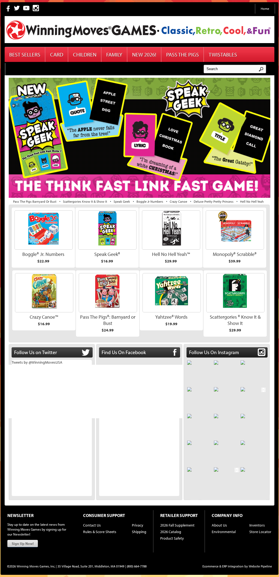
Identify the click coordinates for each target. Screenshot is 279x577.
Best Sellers (24, 54)
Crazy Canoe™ (44, 317)
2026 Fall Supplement (177, 525)
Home (265, 9)
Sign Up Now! (23, 543)
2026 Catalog (170, 531)
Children (84, 54)
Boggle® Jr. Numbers (43, 254)
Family (114, 54)
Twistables (223, 54)
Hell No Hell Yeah (252, 201)
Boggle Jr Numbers (150, 201)
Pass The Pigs (182, 54)
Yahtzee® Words (171, 317)
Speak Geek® (107, 254)
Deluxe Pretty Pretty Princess (213, 201)
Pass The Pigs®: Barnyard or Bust (107, 320)
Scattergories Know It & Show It (85, 201)
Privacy (137, 525)
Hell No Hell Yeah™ (171, 254)
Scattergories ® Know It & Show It (235, 320)
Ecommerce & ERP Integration (223, 566)
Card (56, 54)
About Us (219, 525)
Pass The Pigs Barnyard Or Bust (34, 201)
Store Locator (260, 531)
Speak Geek (122, 201)
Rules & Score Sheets (99, 531)
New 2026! (144, 54)
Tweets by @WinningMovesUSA (37, 362)
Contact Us (92, 525)
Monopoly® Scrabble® (235, 254)
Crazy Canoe (178, 201)
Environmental (224, 531)
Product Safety (172, 538)
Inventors (257, 525)
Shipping (139, 531)
